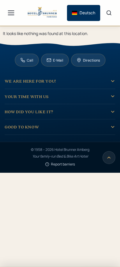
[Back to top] (109, 157)
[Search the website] (109, 12)
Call (30, 60)
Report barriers (63, 164)
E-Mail (58, 60)
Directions (91, 60)
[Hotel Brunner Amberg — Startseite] (42, 13)
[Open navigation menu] (11, 12)
